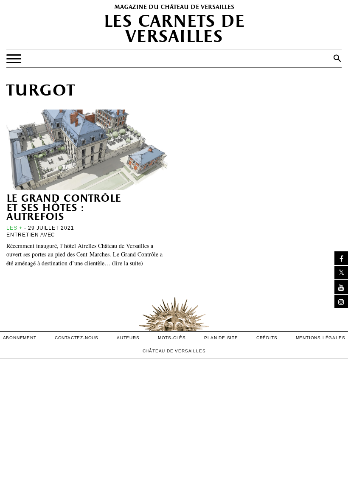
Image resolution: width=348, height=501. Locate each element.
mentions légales (320, 337)
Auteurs (128, 337)
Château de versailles (174, 351)
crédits (267, 337)
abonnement (19, 337)
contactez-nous (76, 337)
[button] (337, 58)
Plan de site (221, 337)
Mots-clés (172, 337)
